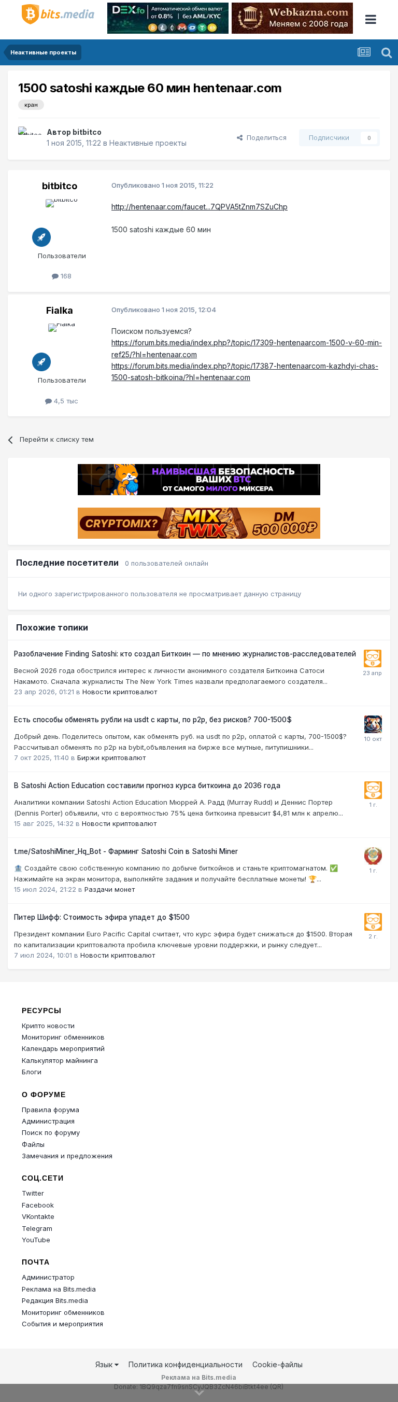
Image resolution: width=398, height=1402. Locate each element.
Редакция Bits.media (55, 1300)
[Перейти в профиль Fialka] (61, 347)
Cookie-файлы (277, 1364)
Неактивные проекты (148, 142)
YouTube (36, 1240)
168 (65, 276)
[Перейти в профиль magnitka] (373, 856)
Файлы (33, 1144)
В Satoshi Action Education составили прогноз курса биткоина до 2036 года (147, 785)
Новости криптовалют (119, 692)
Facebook (38, 1205)
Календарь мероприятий (63, 1048)
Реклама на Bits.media (59, 1289)
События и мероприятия (62, 1324)
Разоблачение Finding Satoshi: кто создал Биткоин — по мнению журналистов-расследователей (185, 654)
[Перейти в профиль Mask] (373, 724)
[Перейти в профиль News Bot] (372, 658)
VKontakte (38, 1216)
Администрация (48, 1121)
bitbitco (87, 132)
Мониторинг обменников (63, 1037)
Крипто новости (48, 1025)
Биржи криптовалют (111, 757)
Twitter (33, 1193)
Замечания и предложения (67, 1156)
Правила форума (50, 1109)
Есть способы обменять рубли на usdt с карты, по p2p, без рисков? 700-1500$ (153, 720)
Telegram (37, 1228)
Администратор (48, 1277)
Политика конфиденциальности (186, 1364)
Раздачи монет (109, 889)
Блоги (31, 1072)
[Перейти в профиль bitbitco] (29, 138)
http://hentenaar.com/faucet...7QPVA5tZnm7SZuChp (199, 206)
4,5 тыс (65, 401)
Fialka (59, 310)
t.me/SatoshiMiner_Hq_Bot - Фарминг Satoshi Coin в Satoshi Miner (126, 851)
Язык (105, 1364)
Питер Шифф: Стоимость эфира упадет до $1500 (102, 917)
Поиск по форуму (51, 1132)
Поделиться (265, 137)
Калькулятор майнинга (60, 1060)
